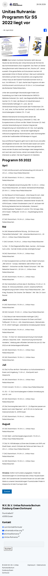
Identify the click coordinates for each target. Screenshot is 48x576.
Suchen (8, 549)
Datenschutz (41, 565)
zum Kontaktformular (13, 527)
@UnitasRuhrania (11, 534)
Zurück (7, 491)
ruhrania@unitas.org (13, 530)
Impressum (31, 565)
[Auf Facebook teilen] (45, 30)
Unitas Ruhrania (11, 537)
